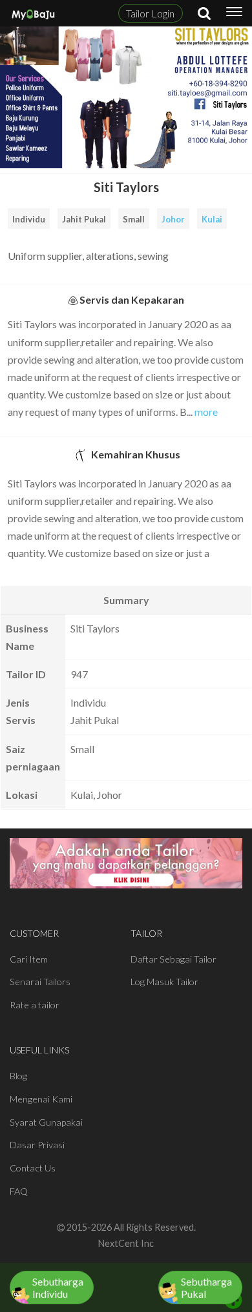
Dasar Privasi (37, 1144)
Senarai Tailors (40, 981)
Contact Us (33, 1167)
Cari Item (29, 959)
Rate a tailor (34, 1004)
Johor (173, 219)
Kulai (212, 219)
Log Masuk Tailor (164, 981)
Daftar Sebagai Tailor (173, 959)
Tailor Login (150, 13)
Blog (18, 1075)
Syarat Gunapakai (46, 1122)
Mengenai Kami (41, 1098)
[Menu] (234, 13)
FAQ (19, 1191)
